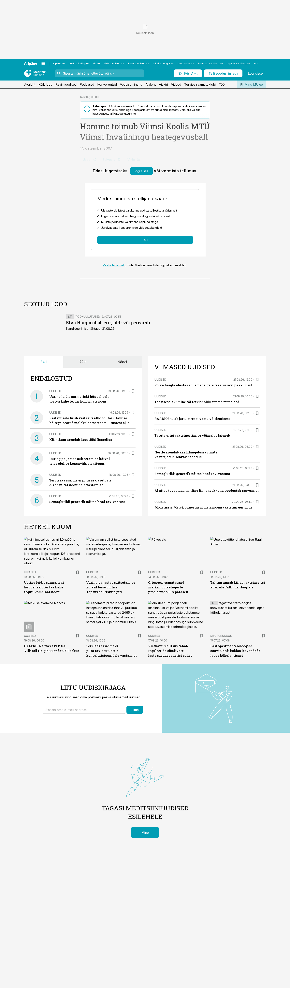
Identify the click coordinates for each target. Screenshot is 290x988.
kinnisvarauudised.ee (210, 63)
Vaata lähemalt (114, 265)
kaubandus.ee (186, 63)
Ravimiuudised (66, 84)
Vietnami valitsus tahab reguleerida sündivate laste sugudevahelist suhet (170, 650)
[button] (84, 710)
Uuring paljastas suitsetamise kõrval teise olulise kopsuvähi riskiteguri (110, 587)
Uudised (55, 391)
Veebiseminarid (131, 84)
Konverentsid (107, 84)
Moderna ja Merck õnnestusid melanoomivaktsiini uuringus (203, 507)
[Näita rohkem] (256, 63)
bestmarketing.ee (79, 63)
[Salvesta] (133, 391)
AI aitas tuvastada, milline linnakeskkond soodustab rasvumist (206, 490)
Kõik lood (45, 84)
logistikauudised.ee (238, 63)
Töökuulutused (87, 316)
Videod (176, 84)
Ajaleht (150, 84)
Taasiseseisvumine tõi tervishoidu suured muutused (196, 402)
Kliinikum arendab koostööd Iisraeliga (80, 439)
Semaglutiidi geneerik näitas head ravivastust (87, 502)
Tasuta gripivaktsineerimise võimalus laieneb (192, 435)
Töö (222, 84)
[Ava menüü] (43, 63)
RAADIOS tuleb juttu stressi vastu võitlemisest (192, 419)
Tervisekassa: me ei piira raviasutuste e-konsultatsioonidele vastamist (111, 650)
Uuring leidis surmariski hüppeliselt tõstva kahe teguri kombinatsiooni (44, 587)
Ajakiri (163, 84)
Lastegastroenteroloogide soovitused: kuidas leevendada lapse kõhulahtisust (235, 650)
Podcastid (87, 84)
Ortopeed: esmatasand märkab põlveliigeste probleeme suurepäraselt (168, 587)
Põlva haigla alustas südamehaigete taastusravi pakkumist (203, 385)
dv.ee (96, 63)
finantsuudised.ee (138, 63)
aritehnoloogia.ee (163, 63)
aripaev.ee (58, 63)
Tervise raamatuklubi (200, 84)
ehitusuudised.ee (114, 63)
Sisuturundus (221, 635)
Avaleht (29, 84)
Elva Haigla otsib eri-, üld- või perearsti (108, 322)
